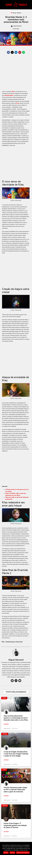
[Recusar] (29, 849)
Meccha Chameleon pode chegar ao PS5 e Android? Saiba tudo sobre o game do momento (15, 789)
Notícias (19, 13)
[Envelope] (19, 680)
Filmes (14, 13)
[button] (8, 52)
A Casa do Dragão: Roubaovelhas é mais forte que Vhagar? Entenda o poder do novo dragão (16, 754)
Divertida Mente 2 (9, 95)
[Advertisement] (16, 74)
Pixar (17, 103)
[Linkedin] (12, 680)
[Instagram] (16, 680)
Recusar (12, 852)
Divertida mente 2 (10, 641)
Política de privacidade (23, 852)
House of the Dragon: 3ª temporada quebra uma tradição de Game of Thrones (15, 825)
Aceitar (6, 852)
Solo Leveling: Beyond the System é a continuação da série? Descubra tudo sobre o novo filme (16, 718)
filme (13, 91)
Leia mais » (6, 724)
